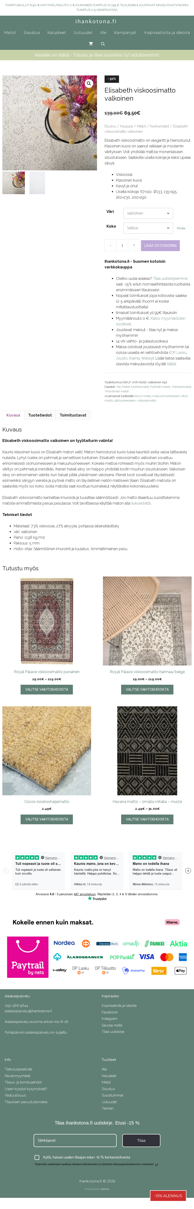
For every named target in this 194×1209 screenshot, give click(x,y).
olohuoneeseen (125, 400)
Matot (10, 32)
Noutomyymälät (17, 1076)
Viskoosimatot (181, 387)
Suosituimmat (112, 1095)
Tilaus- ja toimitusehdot (23, 1082)
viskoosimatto (146, 400)
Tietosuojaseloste (18, 1069)
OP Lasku (178, 352)
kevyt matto (142, 396)
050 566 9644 (16, 1005)
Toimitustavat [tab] (73, 415)
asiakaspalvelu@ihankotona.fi (28, 1011)
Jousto (122, 358)
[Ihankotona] (97, 21)
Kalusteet (56, 32)
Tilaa (141, 1140)
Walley (147, 358)
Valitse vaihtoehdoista (46, 689)
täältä (171, 364)
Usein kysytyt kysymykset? (26, 1089)
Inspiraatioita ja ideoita (167, 32)
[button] (89, 83)
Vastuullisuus (15, 1095)
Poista (181, 228)
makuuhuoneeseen (166, 396)
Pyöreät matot (160, 387)
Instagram (109, 1019)
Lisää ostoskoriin (160, 246)
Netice (105, 1189)
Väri (110, 211)
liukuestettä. (141, 503)
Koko (111, 226)
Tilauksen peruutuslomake (26, 1102)
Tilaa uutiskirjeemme (170, 278)
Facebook (110, 1012)
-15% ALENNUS (168, 1196)
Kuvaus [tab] (13, 415)
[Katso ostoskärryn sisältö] (91, 44)
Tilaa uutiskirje (113, 1032)
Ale (103, 32)
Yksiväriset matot (117, 391)
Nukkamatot (159, 126)
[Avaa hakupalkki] (103, 44)
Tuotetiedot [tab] (40, 415)
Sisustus (32, 32)
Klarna (134, 358)
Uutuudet (83, 32)
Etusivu (110, 126)
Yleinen (108, 1108)
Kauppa (126, 126)
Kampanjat (125, 32)
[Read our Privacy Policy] (156, 1165)
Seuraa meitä (112, 1025)
